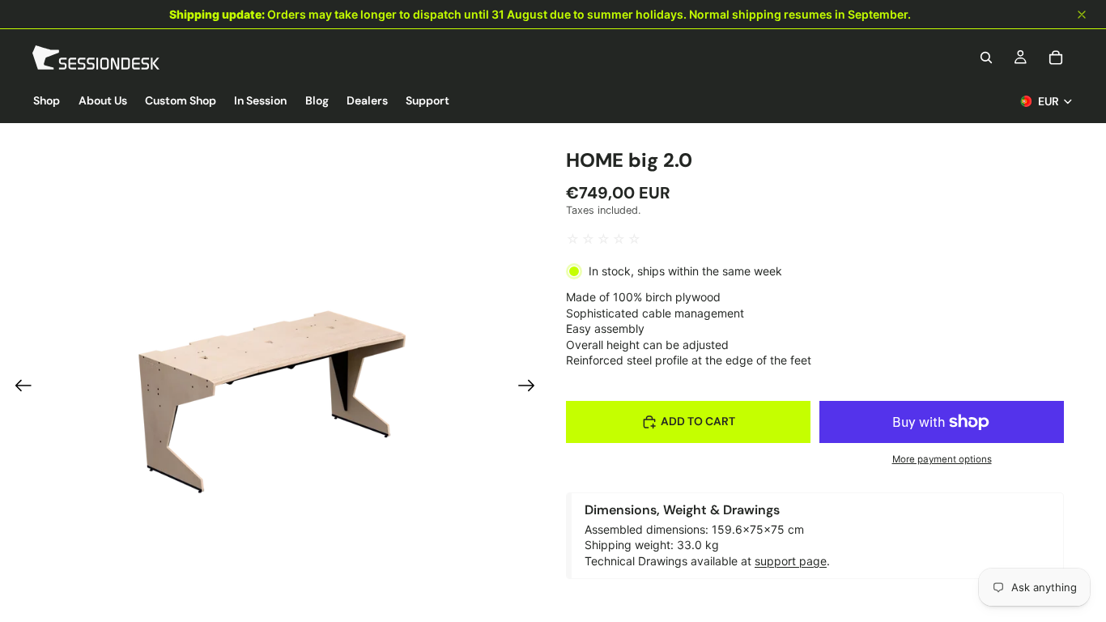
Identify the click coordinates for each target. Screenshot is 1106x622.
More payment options (942, 459)
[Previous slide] (18, 387)
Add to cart (698, 421)
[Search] (986, 57)
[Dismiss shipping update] (1081, 14)
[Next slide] (531, 387)
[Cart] (1056, 57)
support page (791, 561)
